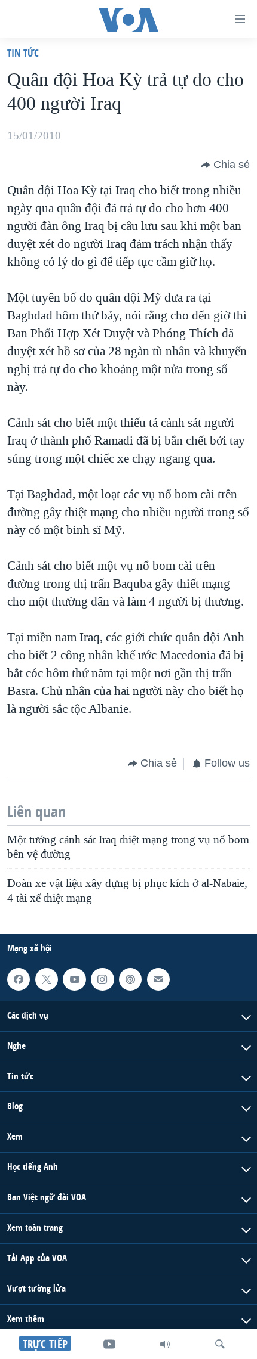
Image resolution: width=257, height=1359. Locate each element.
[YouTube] (109, 1344)
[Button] (225, 165)
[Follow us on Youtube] (74, 979)
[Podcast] (130, 979)
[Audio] (165, 1344)
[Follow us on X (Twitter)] (46, 979)
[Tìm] (220, 1344)
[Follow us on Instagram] (102, 979)
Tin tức (23, 53)
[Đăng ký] (158, 979)
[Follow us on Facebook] (18, 979)
